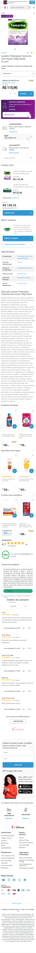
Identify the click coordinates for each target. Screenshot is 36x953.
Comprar (23, 93)
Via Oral (19, 262)
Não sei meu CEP (14, 152)
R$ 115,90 (18, 179)
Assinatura (22, 847)
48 (22, 534)
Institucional (6, 832)
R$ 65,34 (21, 531)
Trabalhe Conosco (6, 838)
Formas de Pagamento (7, 858)
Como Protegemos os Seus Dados (25, 864)
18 (22, 445)
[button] (18, 32)
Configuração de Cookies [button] (26, 868)
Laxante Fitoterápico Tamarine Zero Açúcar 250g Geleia (22, 172)
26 (5, 489)
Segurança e (24, 853)
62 (22, 489)
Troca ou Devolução (7, 865)
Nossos (22, 833)
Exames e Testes (24, 840)
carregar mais (18, 721)
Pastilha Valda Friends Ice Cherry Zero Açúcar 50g (25, 436)
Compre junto (9, 213)
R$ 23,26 (17, 193)
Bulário (3, 845)
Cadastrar (18, 765)
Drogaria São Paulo (8, 83)
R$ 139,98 (16, 177)
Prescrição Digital (24, 845)
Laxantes (28, 277)
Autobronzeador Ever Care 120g (8, 479)
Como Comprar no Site (7, 855)
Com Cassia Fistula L (23, 256)
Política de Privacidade (25, 858)
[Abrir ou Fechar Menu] (2, 7)
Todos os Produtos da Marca (14, 244)
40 (5, 445)
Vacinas (21, 838)
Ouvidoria (4, 840)
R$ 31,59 (15, 190)
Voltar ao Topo (17, 903)
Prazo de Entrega (6, 860)
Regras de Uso (13, 131)
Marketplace (4, 868)
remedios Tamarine (11, 238)
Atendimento (6, 852)
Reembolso (4, 863)
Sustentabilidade (6, 848)
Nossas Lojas (5, 843)
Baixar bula (7, 73)
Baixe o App (32, 2)
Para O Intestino (22, 274)
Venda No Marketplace (7, 835)
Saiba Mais (12, 109)
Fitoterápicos (21, 277)
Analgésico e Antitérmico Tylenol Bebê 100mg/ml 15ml (25, 525)
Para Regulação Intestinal (24, 268)
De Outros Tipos (22, 283)
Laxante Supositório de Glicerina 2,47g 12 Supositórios (23, 186)
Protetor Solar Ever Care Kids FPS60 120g (26, 479)
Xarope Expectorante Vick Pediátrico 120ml (8, 435)
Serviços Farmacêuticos (26, 842)
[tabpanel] (18, 32)
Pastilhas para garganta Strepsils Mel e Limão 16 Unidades (9, 525)
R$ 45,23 (4, 442)
